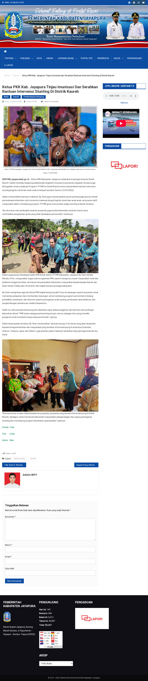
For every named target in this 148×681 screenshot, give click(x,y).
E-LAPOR (8, 65)
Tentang (8, 58)
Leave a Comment (51, 101)
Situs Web (9, 568)
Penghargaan (134, 58)
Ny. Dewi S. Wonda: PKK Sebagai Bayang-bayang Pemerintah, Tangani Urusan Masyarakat (16, 465)
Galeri (117, 58)
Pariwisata (103, 58)
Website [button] (124, 103)
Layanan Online (66, 58)
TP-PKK (33, 458)
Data (39, 58)
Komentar (10, 517)
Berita (6, 97)
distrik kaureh (19, 458)
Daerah (16, 97)
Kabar (50, 58)
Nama (8, 545)
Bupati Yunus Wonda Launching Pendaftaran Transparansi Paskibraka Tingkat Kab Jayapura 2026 (87, 465)
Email (8, 557)
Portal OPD (87, 58)
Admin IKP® (31, 101)
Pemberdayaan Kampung (34, 97)
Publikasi (25, 58)
